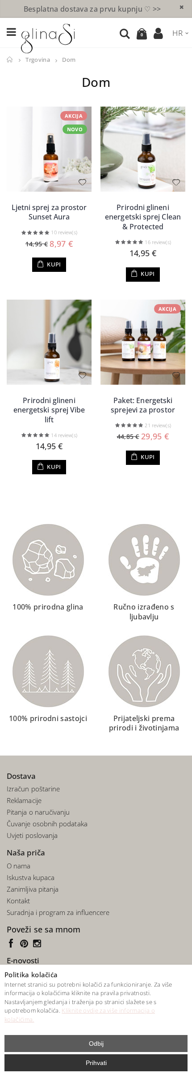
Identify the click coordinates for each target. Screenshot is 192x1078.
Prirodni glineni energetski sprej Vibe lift (49, 410)
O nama (18, 865)
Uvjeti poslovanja (32, 835)
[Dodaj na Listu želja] (82, 182)
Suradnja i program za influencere (58, 912)
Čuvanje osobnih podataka (47, 823)
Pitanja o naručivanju (38, 811)
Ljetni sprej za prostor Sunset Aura (49, 212)
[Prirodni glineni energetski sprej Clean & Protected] (142, 149)
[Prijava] (159, 33)
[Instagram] (38, 942)
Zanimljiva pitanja (32, 889)
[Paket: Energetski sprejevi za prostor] (142, 342)
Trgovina (37, 60)
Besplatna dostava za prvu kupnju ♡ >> (92, 9)
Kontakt (18, 900)
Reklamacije (24, 800)
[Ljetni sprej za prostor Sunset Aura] (49, 149)
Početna (10, 59)
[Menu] (11, 32)
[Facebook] (13, 942)
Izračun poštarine (33, 788)
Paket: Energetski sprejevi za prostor (143, 405)
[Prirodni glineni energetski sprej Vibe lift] (49, 342)
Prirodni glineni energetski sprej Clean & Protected (143, 217)
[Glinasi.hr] (47, 37)
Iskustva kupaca (30, 877)
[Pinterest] (26, 942)
